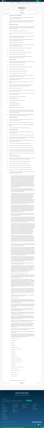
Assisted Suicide (4, 411)
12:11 (18, 349)
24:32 (12, 297)
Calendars (34, 407)
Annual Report (4, 408)
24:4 (12, 205)
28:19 (14, 347)
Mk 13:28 (16, 297)
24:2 (12, 188)
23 (30, 14)
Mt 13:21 (31, 227)
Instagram (39, 422)
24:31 (12, 361)
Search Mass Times (15, 407)
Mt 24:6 (32, 205)
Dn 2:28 (24, 214)
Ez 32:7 (18, 358)
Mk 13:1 (14, 181)
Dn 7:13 (24, 291)
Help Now (24, 406)
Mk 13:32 (29, 308)
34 (11, 306)
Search (40, 0)
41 (13, 315)
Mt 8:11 (26, 336)
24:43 (12, 372)
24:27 (12, 356)
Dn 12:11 (18, 249)
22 (29, 14)
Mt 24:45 (19, 180)
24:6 (12, 213)
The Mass (14, 412)
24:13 (12, 345)
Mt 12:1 (16, 269)
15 (21, 14)
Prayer (13, 408)
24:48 (12, 331)
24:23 (12, 354)
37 (23, 200)
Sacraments (14, 410)
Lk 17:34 (16, 315)
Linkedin (37, 422)
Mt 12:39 (21, 289)
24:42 (12, 320)
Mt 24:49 (16, 326)
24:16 (12, 256)
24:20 (12, 265)
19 (26, 14)
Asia (3, 409)
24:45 (12, 328)
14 (20, 14)
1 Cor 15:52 (17, 361)
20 (27, 14)
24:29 (12, 279)
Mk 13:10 (14, 236)
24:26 (12, 274)
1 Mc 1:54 (31, 248)
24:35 (12, 363)
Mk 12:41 (21, 189)
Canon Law (3, 414)
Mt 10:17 (31, 223)
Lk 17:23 (20, 243)
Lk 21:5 (19, 338)
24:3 (12, 193)
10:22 (14, 345)
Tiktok (40, 422)
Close (42, 427)
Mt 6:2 (12, 335)
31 (18, 297)
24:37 (12, 312)
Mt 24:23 (20, 277)
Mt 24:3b (22, 279)
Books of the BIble (15, 406)
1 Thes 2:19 (15, 203)
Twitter (32, 422)
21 (28, 14)
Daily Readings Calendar (16, 405)
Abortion (3, 405)
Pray (23, 408)
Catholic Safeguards (5, 417)
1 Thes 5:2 (14, 372)
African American (4, 407)
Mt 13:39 (27, 203)
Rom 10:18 (16, 347)
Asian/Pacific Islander (5, 410)
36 (20, 338)
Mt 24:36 (23, 179)
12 (18, 14)
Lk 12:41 (16, 374)
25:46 (13, 175)
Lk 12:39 (16, 320)
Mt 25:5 (15, 332)
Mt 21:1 (23, 193)
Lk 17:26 (32, 305)
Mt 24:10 (15, 226)
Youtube (35, 422)
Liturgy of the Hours (15, 411)
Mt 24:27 (21, 200)
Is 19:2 (20, 215)
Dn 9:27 (28, 250)
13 (19, 14)
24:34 (12, 299)
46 (17, 374)
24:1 (12, 175)
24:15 (12, 243)
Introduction (6, 14)
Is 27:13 (21, 295)
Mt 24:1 (15, 180)
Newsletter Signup (35, 408)
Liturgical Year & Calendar (16, 409)
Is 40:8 (14, 363)
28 (36, 14)
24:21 (12, 352)
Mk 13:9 (20, 223)
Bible (3, 412)
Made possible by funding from (33, 424)
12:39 (13, 306)
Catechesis (3, 415)
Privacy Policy (24, 380)
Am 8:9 (20, 358)
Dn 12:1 (14, 352)
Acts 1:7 (15, 365)
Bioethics (3, 413)
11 (17, 14)
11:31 (30, 250)
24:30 (12, 288)
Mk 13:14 (16, 243)
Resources (34, 406)
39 (24, 200)
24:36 (12, 308)
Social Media (34, 409)
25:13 (15, 370)
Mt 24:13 (22, 211)
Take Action (24, 405)
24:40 (12, 315)
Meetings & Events (25, 407)
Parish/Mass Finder (35, 405)
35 (13, 297)
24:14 (12, 235)
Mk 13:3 (30, 193)
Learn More (29, 400)
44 (16, 180)
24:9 (12, 223)
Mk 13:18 (26, 265)
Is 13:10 (13, 286)
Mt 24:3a (31, 244)
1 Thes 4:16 (24, 295)
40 (19, 370)
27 (35, 14)
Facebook (34, 422)
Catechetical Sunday (5, 416)
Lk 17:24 (22, 276)
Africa (3, 406)
